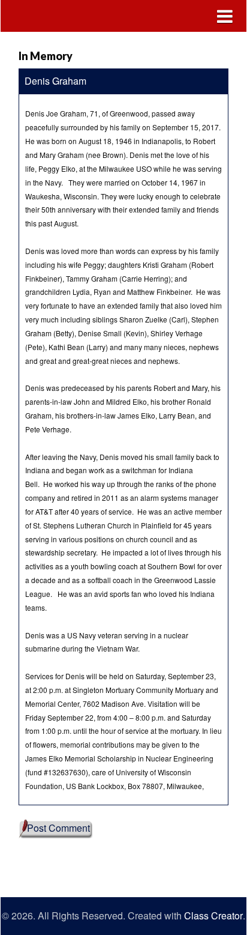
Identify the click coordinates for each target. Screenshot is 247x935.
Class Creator (213, 915)
